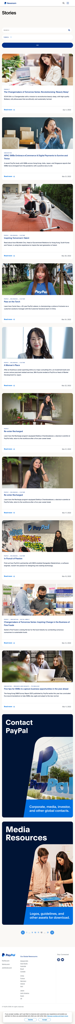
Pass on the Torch (12, 302)
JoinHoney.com (7, 967)
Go (37, 45)
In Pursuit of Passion (13, 559)
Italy (21, 986)
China (22, 976)
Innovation (14, 619)
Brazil (22, 969)
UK (21, 998)
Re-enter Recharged (13, 431)
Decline (30, 1019)
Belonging (14, 235)
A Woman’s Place (12, 365)
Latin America (24, 993)
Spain (22, 996)
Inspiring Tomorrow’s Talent (16, 238)
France (22, 978)
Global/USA (24, 961)
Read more (8, 110)
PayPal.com (5, 960)
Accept (44, 1019)
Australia (23, 966)
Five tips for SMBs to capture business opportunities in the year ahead (36, 689)
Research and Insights (21, 686)
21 (48, 932)
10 (35, 932)
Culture (22, 235)
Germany (23, 981)
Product (7, 89)
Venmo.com (6, 964)
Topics (6, 37)
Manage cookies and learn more (57, 1016)
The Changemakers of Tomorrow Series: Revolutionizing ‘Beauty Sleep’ (36, 92)
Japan (22, 990)
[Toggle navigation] (68, 3)
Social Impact (25, 619)
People (6, 235)
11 (38, 932)
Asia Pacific (24, 963)
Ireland (22, 983)
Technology (35, 686)
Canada (22, 971)
